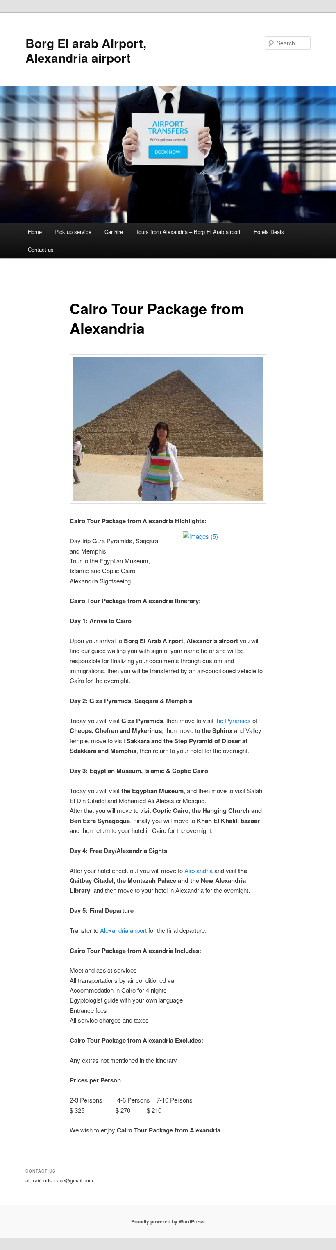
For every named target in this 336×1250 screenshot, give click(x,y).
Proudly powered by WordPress (168, 1221)
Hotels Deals (269, 232)
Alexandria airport (123, 930)
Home (35, 232)
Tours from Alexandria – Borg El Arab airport (188, 232)
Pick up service (72, 232)
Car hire (113, 232)
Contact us (41, 249)
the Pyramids (233, 720)
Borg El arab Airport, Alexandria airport (85, 50)
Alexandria (198, 870)
